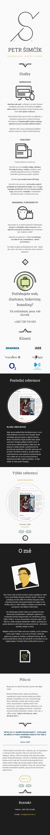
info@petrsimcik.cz (28, 814)
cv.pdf (25, 656)
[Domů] (25, 27)
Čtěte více (25, 779)
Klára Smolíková (16, 427)
